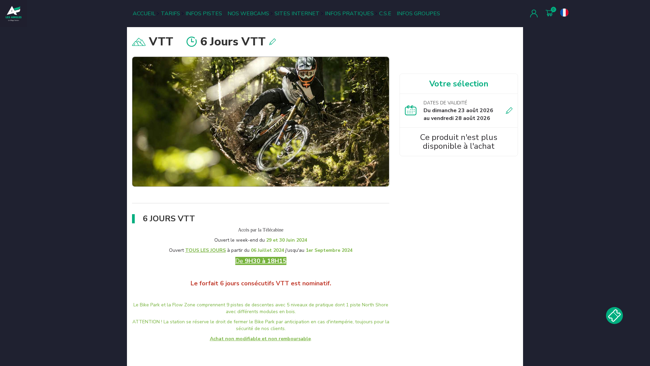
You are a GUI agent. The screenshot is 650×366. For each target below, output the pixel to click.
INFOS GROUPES (418, 13)
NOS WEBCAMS (248, 13)
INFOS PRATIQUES (349, 13)
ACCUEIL (144, 13)
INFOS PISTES (204, 13)
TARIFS (170, 13)
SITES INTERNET (297, 13)
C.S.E (385, 13)
